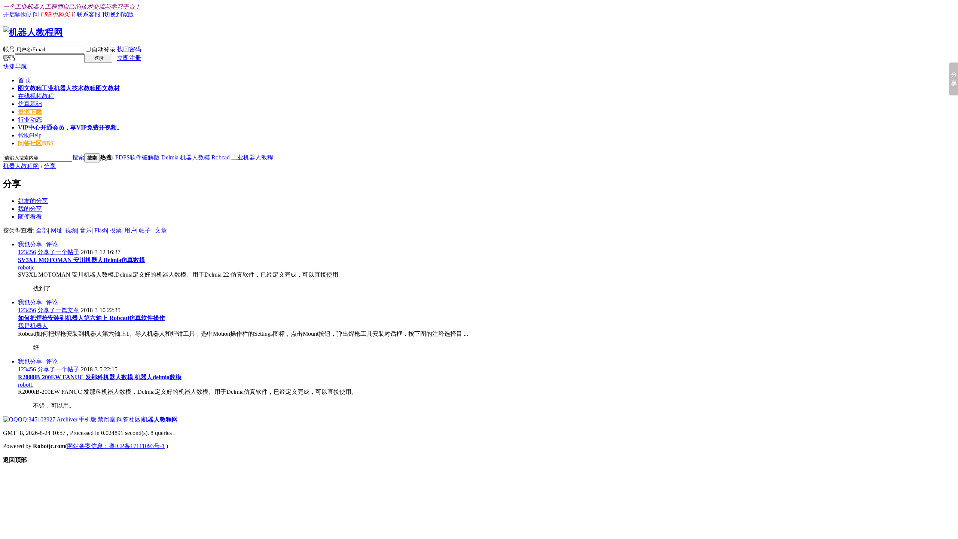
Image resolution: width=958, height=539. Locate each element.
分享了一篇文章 (58, 310)
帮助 (30, 135)
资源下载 (30, 112)
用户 (130, 230)
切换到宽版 (119, 14)
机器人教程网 (21, 166)
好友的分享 (33, 201)
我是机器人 (33, 326)
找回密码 (129, 49)
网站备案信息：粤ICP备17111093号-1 (116, 446)
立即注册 (129, 58)
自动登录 (104, 49)
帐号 (9, 49)
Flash (100, 230)
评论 (52, 244)
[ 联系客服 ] (88, 14)
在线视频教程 (36, 96)
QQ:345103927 (36, 419)
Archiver (67, 419)
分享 (50, 166)
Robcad (220, 157)
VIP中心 (70, 127)
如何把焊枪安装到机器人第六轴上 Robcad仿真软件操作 (91, 318)
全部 (42, 230)
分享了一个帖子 (58, 252)
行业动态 (30, 119)
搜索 (78, 157)
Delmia (170, 157)
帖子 (145, 230)
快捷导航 (15, 66)
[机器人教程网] (33, 32)
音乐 (86, 230)
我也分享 (30, 244)
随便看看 (30, 216)
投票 (116, 230)
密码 (9, 58)
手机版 (88, 419)
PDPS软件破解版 (137, 157)
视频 (71, 230)
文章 (161, 230)
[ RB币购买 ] (56, 14)
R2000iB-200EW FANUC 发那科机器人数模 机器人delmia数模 (99, 377)
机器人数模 (195, 157)
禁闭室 (107, 419)
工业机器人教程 (252, 157)
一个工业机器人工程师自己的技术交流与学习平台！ (72, 6)
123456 (27, 252)
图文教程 (69, 88)
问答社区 (36, 143)
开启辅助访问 (21, 14)
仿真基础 (30, 104)
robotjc (26, 267)
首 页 (24, 80)
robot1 (25, 384)
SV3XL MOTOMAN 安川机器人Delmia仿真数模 (81, 260)
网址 (56, 230)
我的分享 (30, 208)
